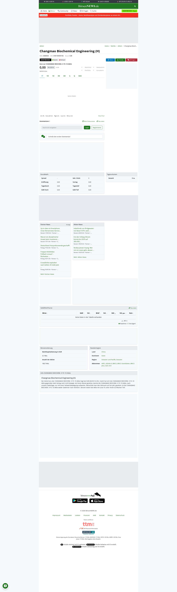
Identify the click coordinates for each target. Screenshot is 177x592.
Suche (94, 11)
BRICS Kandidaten (123, 363)
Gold (104, 1)
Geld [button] (81, 313)
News (111, 60)
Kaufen (56, 60)
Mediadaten (68, 515)
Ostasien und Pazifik (108, 360)
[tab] (42, 76)
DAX (49, 1)
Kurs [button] (130, 313)
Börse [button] (53, 11)
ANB (94, 515)
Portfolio (88, 70)
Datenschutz (120, 515)
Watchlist (88, 67)
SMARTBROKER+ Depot (129, 11)
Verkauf (63, 60)
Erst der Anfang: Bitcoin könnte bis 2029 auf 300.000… (82, 239)
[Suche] (135, 6)
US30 (68, 1)
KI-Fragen (85, 11)
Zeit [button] (113, 313)
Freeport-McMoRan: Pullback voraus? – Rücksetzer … (48, 254)
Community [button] (64, 11)
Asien (103, 356)
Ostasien (119, 360)
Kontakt (101, 515)
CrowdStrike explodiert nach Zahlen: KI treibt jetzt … (50, 265)
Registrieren (97, 128)
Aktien (120, 46)
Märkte (113, 46)
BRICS (115, 363)
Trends (121, 60)
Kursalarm (100, 70)
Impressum (56, 515)
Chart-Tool (101, 116)
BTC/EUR (125, 1)
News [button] (75, 11)
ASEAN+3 (109, 363)
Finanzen (86, 515)
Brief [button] (97, 313)
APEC (103, 363)
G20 (106, 366)
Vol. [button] (88, 313)
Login (87, 128)
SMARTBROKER (45, 60)
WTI (86, 1)
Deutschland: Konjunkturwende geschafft (55, 245)
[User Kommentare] (5, 586)
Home (45, 11)
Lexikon (77, 515)
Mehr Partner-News (47, 274)
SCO (110, 366)
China (104, 352)
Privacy (110, 515)
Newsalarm (100, 67)
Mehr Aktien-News (80, 257)
